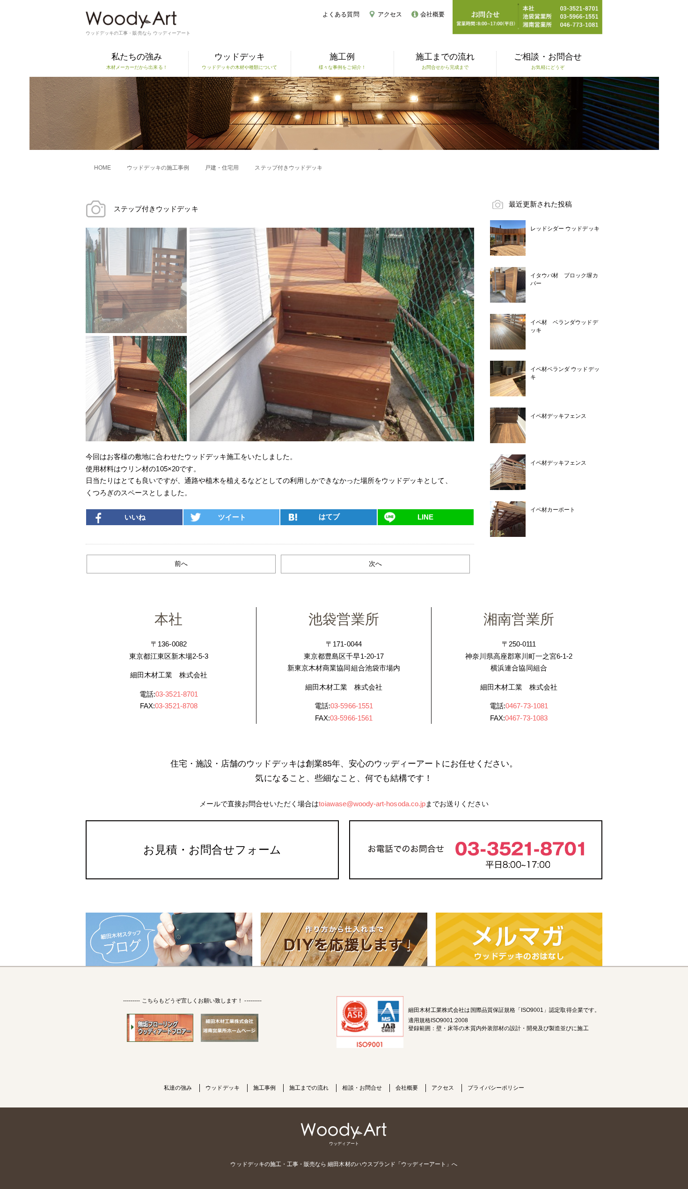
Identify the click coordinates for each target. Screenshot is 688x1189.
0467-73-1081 (526, 706)
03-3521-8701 (176, 694)
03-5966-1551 (351, 706)
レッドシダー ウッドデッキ (565, 228)
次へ (375, 563)
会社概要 (432, 14)
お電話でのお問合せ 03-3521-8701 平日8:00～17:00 (475, 849)
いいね (135, 517)
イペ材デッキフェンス (558, 416)
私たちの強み (137, 61)
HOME (102, 167)
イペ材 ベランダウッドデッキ (564, 326)
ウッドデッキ (239, 61)
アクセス (390, 14)
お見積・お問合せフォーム (212, 849)
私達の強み (178, 1088)
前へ (181, 563)
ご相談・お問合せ (547, 61)
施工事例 (264, 1088)
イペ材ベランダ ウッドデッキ (565, 373)
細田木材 (339, 1164)
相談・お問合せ (361, 1088)
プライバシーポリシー (496, 1088)
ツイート (232, 517)
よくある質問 (340, 14)
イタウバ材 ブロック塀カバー (564, 279)
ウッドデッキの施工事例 (158, 167)
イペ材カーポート (552, 509)
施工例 (342, 61)
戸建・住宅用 (222, 167)
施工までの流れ (445, 61)
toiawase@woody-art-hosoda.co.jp (372, 804)
